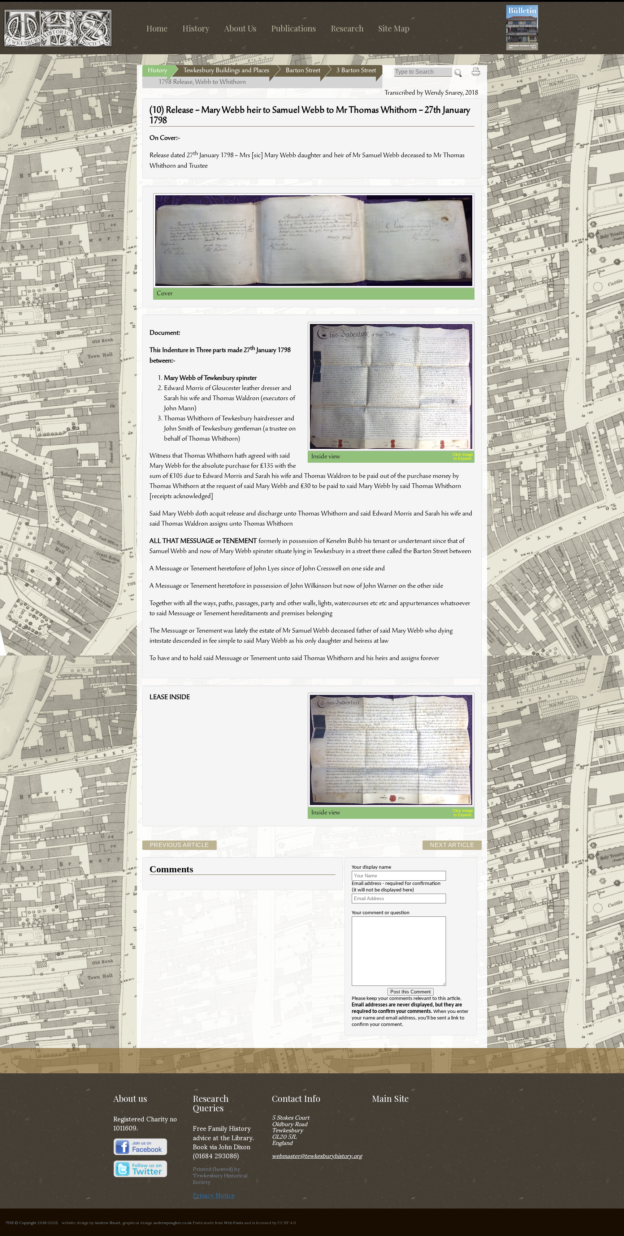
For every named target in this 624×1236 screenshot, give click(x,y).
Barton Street (303, 71)
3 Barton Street (356, 71)
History (195, 28)
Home (157, 28)
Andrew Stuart (107, 1222)
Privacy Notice (214, 1194)
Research (347, 28)
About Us (240, 28)
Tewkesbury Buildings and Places (226, 71)
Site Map (394, 28)
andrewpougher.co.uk (172, 1222)
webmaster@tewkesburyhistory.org (317, 1155)
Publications (293, 28)
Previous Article (179, 845)
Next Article (452, 845)
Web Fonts (233, 1222)
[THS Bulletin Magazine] (558, 27)
